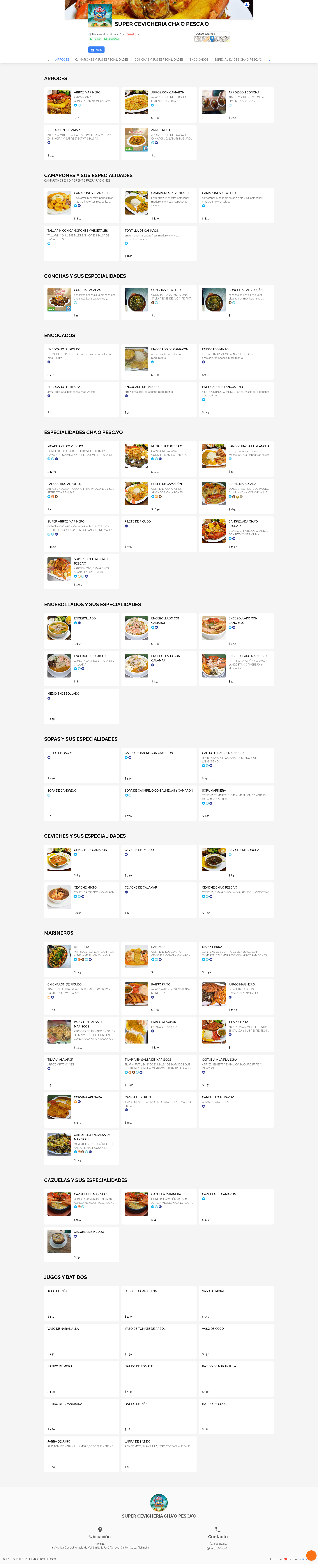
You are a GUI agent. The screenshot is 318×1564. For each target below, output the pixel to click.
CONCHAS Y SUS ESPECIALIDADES (159, 59)
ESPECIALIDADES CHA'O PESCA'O (238, 59)
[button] (114, 34)
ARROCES (62, 59)
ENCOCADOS (199, 59)
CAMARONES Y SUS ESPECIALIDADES (102, 59)
